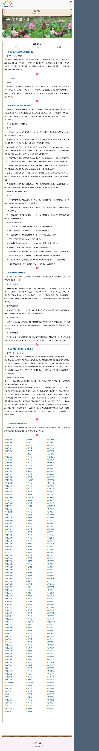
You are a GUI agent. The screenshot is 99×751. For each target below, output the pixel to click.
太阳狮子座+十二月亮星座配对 (30, 573)
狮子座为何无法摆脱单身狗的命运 (21, 52)
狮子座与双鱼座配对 (30, 610)
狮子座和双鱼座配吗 (30, 451)
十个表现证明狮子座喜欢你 (51, 706)
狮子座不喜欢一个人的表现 (30, 555)
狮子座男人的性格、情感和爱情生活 (51, 656)
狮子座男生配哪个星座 (30, 642)
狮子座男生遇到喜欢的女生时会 (9, 662)
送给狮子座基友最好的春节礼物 (30, 518)
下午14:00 (8, 697)
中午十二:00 (8, 454)
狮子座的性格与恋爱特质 (51, 544)
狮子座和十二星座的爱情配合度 (51, 590)
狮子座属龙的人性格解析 (30, 541)
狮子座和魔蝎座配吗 (9, 564)
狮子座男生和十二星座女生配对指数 (51, 509)
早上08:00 (51, 674)
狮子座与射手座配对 (30, 546)
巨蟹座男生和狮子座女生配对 (30, 561)
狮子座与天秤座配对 (9, 538)
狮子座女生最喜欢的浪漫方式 (9, 570)
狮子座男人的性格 (9, 561)
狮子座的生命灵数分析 (51, 512)
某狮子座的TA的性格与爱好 (51, 483)
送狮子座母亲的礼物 (9, 610)
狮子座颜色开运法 (30, 448)
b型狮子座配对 (51, 622)
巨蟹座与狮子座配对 (51, 442)
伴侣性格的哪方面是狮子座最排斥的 (51, 520)
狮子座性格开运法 (9, 474)
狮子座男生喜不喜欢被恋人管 (30, 549)
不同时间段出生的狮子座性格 (30, 601)
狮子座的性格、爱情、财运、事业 (30, 570)
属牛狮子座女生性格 (51, 515)
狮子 (59, 47)
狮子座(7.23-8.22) (30, 711)
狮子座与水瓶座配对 (51, 552)
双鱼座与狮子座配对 (51, 567)
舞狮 (38, 47)
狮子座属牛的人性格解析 (9, 648)
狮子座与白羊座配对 (51, 680)
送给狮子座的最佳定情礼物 (51, 593)
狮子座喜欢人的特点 (9, 575)
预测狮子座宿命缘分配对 (17, 423)
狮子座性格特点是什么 (30, 503)
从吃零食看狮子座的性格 (9, 642)
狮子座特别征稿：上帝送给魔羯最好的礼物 (51, 445)
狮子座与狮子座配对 (9, 526)
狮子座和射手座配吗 (51, 558)
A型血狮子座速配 (9, 677)
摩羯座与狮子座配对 (30, 581)
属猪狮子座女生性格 (30, 468)
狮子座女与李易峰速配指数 (9, 674)
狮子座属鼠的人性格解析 (51, 694)
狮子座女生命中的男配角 (51, 601)
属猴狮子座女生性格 (51, 529)
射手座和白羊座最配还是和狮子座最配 (51, 654)
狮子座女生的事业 (30, 645)
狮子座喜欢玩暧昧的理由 (30, 599)
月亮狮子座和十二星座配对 (51, 671)
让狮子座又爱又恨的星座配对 (51, 677)
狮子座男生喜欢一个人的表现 (19, 105)
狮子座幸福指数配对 (9, 596)
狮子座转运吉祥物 (51, 604)
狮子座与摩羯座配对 (51, 448)
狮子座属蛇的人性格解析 (30, 654)
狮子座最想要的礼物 (9, 535)
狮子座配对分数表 (51, 599)
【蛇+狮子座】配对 (9, 463)
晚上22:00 (30, 454)
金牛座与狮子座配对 (51, 549)
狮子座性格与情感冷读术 (30, 662)
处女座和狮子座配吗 (30, 607)
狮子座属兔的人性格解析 (9, 503)
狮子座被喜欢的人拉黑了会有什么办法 (9, 665)
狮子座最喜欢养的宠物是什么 (9, 659)
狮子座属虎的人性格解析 (9, 549)
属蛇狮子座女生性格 (30, 596)
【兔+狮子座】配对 (30, 497)
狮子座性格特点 (9, 471)
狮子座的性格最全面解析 (51, 703)
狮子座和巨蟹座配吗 (30, 564)
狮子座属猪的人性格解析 (51, 460)
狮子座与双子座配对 (51, 575)
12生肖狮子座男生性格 (9, 512)
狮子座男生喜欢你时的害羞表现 (51, 648)
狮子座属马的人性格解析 (30, 460)
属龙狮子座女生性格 (51, 474)
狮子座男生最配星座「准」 (30, 463)
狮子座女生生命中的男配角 (30, 703)
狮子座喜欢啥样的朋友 (51, 587)
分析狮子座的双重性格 (30, 648)
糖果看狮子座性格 (51, 500)
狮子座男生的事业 (30, 477)
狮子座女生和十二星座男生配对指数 (9, 590)
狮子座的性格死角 (30, 619)
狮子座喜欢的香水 (30, 656)
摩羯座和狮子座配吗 (9, 567)
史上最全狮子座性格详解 (30, 706)
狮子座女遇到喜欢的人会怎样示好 (30, 578)
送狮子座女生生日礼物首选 (30, 439)
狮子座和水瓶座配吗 (30, 529)
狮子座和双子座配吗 (9, 627)
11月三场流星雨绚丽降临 (51, 494)
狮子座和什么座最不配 (16, 272)
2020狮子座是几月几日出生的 (30, 480)
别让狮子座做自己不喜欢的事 (9, 607)
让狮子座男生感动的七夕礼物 (51, 489)
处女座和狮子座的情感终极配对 (30, 465)
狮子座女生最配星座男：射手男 (9, 656)
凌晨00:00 (8, 694)
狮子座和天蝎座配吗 (30, 558)
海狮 (16, 47)
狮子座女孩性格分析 (9, 518)
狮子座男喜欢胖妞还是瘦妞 (30, 633)
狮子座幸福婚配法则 (9, 558)
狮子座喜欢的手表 (9, 599)
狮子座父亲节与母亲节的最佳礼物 (9, 636)
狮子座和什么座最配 (51, 573)
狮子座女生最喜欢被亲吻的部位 (9, 465)
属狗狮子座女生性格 (9, 703)
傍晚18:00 (30, 587)
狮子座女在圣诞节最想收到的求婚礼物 (9, 439)
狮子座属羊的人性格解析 (9, 688)
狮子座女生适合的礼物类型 (30, 538)
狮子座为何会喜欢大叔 (30, 512)
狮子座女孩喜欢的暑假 (51, 630)
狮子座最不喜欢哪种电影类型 (9, 625)
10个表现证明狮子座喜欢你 (9, 682)
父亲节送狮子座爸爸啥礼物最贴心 (30, 659)
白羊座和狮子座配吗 (51, 546)
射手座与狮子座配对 (51, 570)
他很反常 (9, 709)
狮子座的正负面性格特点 (51, 523)
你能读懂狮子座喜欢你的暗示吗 (30, 515)
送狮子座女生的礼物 (30, 500)
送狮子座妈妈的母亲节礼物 (30, 506)
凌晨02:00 (51, 619)
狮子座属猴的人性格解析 (30, 694)
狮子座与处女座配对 (51, 541)
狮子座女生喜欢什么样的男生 (51, 492)
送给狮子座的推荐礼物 (51, 688)
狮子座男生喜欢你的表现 (30, 700)
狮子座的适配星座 (9, 497)
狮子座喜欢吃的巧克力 (30, 520)
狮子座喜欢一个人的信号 (51, 700)
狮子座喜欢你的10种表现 (9, 671)
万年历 (32, 746)
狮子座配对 (9, 546)
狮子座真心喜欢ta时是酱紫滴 (51, 465)
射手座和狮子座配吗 (51, 497)
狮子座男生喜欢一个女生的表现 (51, 645)
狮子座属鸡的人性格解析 (51, 480)
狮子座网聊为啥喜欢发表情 (51, 668)
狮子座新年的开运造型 (51, 471)
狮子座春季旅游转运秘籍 (51, 451)
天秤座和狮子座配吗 (30, 680)
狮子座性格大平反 (9, 578)
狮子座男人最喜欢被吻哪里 (9, 601)
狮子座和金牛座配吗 (9, 544)
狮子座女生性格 (30, 457)
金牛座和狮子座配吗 (30, 668)
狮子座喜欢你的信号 (51, 709)
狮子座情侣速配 (30, 483)
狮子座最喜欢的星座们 (9, 593)
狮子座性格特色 (9, 506)
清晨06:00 (30, 442)
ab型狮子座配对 (9, 691)
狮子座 (8, 711)
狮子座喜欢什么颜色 (51, 610)
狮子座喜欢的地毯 (51, 633)
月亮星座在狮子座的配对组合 (51, 463)
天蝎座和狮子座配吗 (30, 544)
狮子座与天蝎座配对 (51, 532)
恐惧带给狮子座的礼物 (30, 651)
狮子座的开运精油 (30, 494)
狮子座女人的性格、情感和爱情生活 (9, 457)
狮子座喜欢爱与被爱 (30, 489)
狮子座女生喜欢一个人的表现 (30, 584)
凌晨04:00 (51, 659)
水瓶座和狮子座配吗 (30, 552)
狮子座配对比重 (30, 486)
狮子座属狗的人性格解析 (9, 480)
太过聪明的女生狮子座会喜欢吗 (30, 697)
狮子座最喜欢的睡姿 (30, 685)
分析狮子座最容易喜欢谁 (51, 607)
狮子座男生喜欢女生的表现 (9, 509)
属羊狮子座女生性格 (9, 613)
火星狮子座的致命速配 (9, 552)
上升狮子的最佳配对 (51, 454)
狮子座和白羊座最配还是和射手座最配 (9, 477)
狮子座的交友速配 (30, 630)
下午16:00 (8, 633)
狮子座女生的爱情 (51, 468)
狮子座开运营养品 (9, 520)
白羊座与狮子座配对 (9, 581)
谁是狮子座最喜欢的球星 (30, 492)
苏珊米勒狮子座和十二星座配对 (30, 567)
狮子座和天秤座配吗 (9, 442)
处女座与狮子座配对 (9, 532)
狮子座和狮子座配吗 (51, 564)
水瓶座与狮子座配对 (9, 445)
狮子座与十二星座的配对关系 (51, 616)
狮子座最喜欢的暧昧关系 (9, 541)
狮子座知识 (38, 743)
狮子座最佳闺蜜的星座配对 (30, 627)
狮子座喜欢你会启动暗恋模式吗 (51, 665)
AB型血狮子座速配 (9, 616)
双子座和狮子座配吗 (30, 677)
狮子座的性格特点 (30, 636)
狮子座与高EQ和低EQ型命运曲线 (20, 349)
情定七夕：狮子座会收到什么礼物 (51, 535)
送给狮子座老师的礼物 (9, 685)
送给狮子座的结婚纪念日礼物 (51, 538)
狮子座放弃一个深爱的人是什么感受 (30, 616)
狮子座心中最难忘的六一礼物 (9, 492)
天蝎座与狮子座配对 (51, 584)
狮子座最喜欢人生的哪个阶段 (9, 489)
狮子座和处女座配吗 (9, 573)
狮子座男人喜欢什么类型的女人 (30, 532)
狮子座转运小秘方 (51, 639)
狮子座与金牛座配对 (9, 555)
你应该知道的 (51, 627)
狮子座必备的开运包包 (9, 451)
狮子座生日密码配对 (9, 529)
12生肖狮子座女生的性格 (30, 674)
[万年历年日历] (8, 3)
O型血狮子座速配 (30, 682)
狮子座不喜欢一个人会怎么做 (30, 639)
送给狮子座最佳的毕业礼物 (30, 709)
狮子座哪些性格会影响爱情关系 (30, 691)
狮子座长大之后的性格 (51, 596)
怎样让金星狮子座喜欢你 (51, 662)
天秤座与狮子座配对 (9, 587)
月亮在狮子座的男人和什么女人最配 (30, 590)
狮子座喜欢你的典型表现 (9, 639)
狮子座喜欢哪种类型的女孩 (30, 526)
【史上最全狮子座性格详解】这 (51, 581)
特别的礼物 (30, 523)
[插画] (4, 12)
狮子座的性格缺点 (51, 642)
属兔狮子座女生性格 (51, 518)
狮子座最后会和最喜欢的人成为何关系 (51, 477)
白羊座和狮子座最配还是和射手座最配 (51, 526)
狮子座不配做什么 (51, 651)
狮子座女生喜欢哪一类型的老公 (51, 486)
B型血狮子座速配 (30, 622)
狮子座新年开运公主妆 (51, 555)
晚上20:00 (8, 668)
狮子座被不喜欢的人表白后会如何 (9, 680)
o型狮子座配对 (51, 506)
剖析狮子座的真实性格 (9, 468)
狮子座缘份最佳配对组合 (51, 613)
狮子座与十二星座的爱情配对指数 (51, 625)
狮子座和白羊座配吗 (9, 584)
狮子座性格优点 (9, 645)
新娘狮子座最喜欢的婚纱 (30, 665)
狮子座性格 (9, 448)
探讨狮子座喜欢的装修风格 (51, 439)
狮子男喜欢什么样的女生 (51, 685)
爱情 (29, 593)
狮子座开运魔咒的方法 (30, 535)
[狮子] (70, 12)
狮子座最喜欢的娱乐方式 (9, 700)
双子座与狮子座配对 (9, 604)
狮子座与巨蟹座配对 (30, 445)
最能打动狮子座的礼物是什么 (9, 494)
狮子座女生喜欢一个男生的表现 (9, 654)
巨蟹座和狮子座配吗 (9, 651)
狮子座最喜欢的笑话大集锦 (9, 486)
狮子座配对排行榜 (9, 523)
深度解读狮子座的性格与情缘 (30, 471)
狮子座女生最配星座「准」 (51, 697)
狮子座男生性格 (51, 561)
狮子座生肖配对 (51, 578)
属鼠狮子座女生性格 (51, 691)
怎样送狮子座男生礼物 (30, 625)
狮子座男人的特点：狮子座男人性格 (30, 688)
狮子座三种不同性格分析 (51, 682)
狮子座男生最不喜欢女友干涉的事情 (30, 575)
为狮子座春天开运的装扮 (9, 500)
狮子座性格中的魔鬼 (30, 604)
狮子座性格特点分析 (30, 509)
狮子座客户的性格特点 (51, 636)
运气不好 (11, 78)
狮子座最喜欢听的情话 (30, 474)
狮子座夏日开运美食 (9, 630)
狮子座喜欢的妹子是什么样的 (30, 613)
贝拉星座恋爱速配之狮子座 (9, 460)
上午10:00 (8, 706)
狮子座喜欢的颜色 (51, 503)
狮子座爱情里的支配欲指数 (30, 671)
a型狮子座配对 (51, 457)
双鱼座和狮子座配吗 (9, 483)
